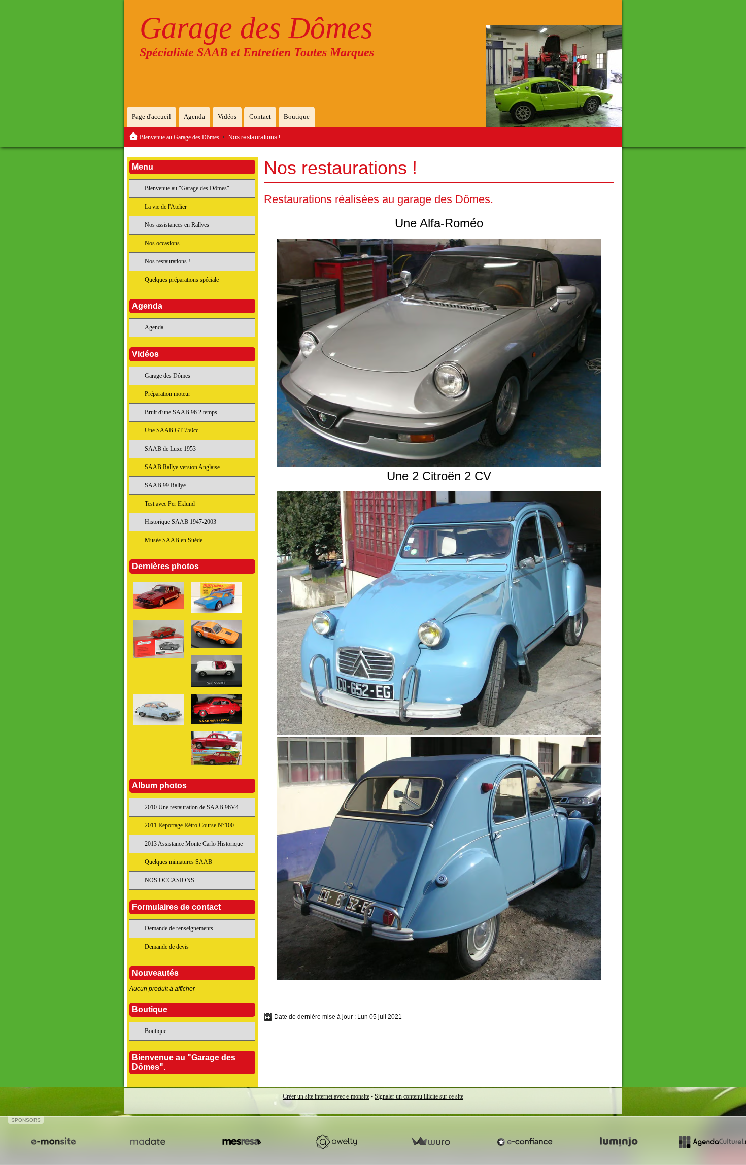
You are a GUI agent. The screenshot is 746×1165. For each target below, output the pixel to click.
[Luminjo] (619, 1141)
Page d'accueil (151, 116)
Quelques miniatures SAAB (178, 862)
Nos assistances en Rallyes (177, 224)
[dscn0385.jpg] (439, 858)
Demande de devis (167, 946)
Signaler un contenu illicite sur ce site (419, 1096)
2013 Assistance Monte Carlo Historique (194, 843)
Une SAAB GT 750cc (171, 430)
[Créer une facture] (430, 1141)
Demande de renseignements (179, 928)
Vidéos (227, 116)
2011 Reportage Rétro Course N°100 (189, 825)
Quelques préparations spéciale (182, 279)
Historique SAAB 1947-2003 (180, 521)
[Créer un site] (53, 1141)
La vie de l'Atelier (166, 206)
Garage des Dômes (256, 28)
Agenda (194, 116)
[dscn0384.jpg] (439, 613)
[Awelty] (336, 1141)
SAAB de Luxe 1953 (170, 448)
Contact (260, 116)
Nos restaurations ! (167, 261)
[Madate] (148, 1141)
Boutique (297, 116)
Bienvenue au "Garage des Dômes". (188, 188)
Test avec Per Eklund (170, 503)
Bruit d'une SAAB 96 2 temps (181, 412)
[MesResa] (242, 1141)
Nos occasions (162, 243)
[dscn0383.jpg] (439, 353)
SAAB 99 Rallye (165, 485)
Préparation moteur (167, 393)
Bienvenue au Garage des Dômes (179, 137)
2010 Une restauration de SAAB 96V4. (192, 807)
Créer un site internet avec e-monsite (326, 1096)
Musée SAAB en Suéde (173, 540)
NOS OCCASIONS (169, 880)
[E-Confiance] (525, 1141)
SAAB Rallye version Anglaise (182, 467)
